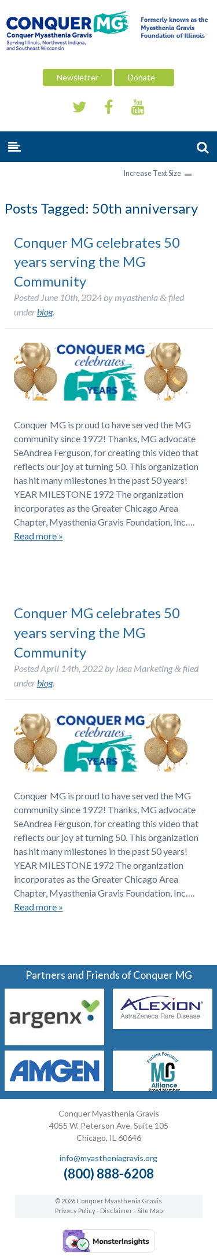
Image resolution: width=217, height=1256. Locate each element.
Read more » (38, 535)
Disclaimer (116, 1210)
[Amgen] (54, 1087)
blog (45, 311)
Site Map (150, 1210)
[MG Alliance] (162, 1087)
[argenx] (54, 1041)
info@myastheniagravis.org (108, 1158)
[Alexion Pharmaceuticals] (162, 1025)
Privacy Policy (75, 1210)
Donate (144, 77)
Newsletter (77, 77)
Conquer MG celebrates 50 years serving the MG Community (97, 261)
